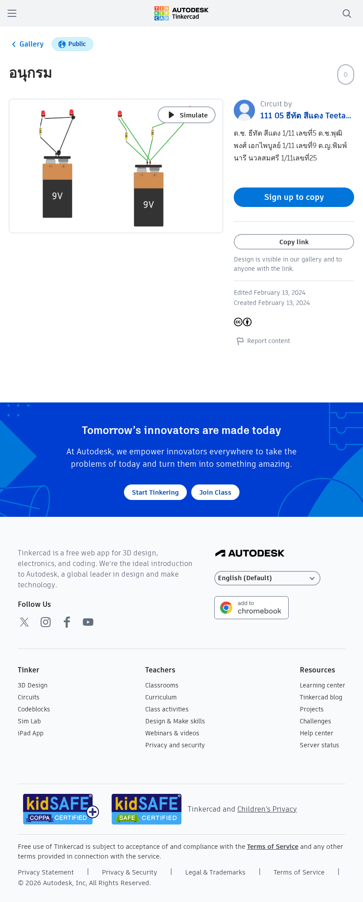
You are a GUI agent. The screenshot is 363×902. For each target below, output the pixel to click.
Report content (268, 340)
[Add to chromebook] (251, 607)
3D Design (32, 685)
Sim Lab (29, 721)
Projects (312, 709)
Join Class (215, 492)
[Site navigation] (12, 13)
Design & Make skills (175, 721)
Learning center (322, 685)
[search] (346, 13)
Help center (316, 733)
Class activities (167, 709)
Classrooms (161, 685)
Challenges (315, 721)
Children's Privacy (267, 809)
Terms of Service (272, 846)
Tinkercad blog (321, 697)
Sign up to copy (294, 197)
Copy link (294, 241)
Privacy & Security (129, 872)
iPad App (30, 733)
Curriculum (161, 697)
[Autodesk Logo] (250, 553)
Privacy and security (175, 745)
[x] (24, 622)
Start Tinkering (155, 492)
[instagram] (45, 622)
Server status (319, 745)
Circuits (28, 697)
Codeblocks (34, 709)
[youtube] (88, 622)
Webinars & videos (172, 733)
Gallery (31, 44)
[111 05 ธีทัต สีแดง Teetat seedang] (244, 109)
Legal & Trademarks (215, 872)
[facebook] (66, 622)
